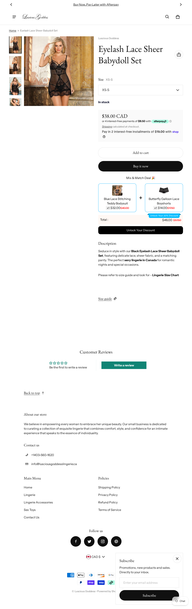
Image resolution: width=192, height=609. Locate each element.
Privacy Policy (108, 495)
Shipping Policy (109, 487)
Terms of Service (109, 510)
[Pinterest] (116, 541)
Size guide (105, 298)
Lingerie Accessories (38, 502)
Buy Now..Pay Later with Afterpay (96, 4)
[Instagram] (103, 541)
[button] (167, 17)
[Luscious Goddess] (35, 17)
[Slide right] (180, 4)
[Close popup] (177, 559)
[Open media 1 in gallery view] (15, 44)
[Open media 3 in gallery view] (15, 65)
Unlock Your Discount (141, 230)
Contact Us (31, 517)
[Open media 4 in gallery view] (15, 86)
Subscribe (149, 595)
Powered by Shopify (108, 591)
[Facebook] (75, 541)
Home (12, 30)
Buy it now (140, 166)
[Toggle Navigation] (14, 17)
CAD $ (96, 557)
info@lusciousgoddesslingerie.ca (54, 464)
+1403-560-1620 (42, 455)
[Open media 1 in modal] (59, 71)
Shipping (107, 126)
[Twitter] (89, 541)
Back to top (32, 393)
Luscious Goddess (85, 591)
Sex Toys (30, 510)
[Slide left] (11, 4)
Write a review (124, 365)
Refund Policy (108, 502)
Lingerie (29, 495)
